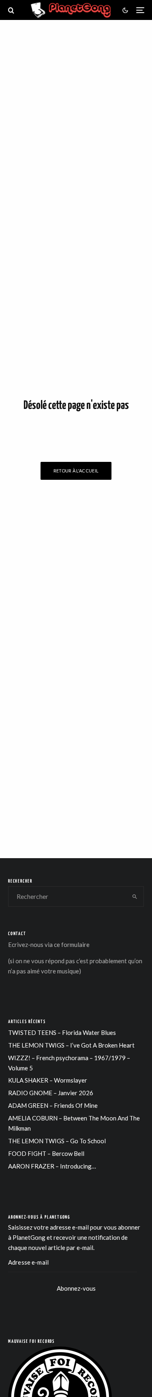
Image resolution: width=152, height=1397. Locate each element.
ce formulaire (72, 944)
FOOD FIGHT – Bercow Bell (46, 1153)
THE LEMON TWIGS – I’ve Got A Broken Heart (71, 1045)
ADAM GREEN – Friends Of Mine (53, 1105)
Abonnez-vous (76, 1288)
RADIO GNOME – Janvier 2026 (50, 1092)
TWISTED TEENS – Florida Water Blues (62, 1032)
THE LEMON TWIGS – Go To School (57, 1140)
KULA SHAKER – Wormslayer (47, 1080)
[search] (134, 896)
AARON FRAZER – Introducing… (52, 1166)
